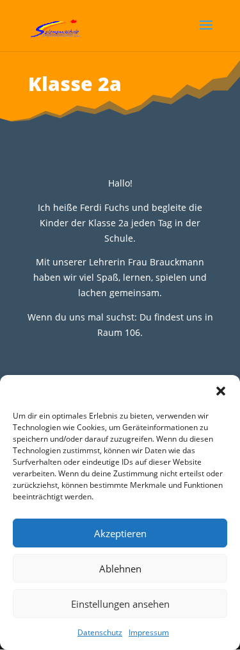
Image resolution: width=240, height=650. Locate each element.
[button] (220, 391)
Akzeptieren (120, 533)
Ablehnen (120, 568)
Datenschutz (99, 632)
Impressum (149, 632)
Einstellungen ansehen (120, 603)
